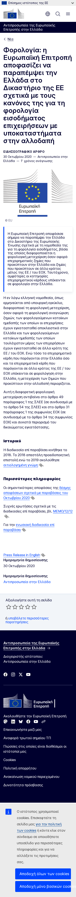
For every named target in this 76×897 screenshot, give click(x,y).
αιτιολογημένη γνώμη (20, 465)
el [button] (47, 13)
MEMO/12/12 (63, 511)
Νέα (11, 39)
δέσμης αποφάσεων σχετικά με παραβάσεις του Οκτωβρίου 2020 (37, 493)
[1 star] (8, 607)
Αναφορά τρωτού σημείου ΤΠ (27, 738)
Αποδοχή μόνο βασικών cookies (45, 886)
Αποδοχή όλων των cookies (44, 874)
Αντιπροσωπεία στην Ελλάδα (27, 582)
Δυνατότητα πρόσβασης (23, 785)
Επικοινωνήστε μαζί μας (22, 729)
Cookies (9, 760)
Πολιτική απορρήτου (19, 768)
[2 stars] (11, 607)
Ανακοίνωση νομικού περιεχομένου (31, 777)
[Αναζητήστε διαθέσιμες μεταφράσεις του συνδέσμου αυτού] (41, 465)
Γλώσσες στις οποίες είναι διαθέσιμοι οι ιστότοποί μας (34, 748)
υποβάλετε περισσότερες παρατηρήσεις (27, 620)
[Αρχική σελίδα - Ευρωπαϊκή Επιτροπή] (13, 13)
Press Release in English (21, 555)
